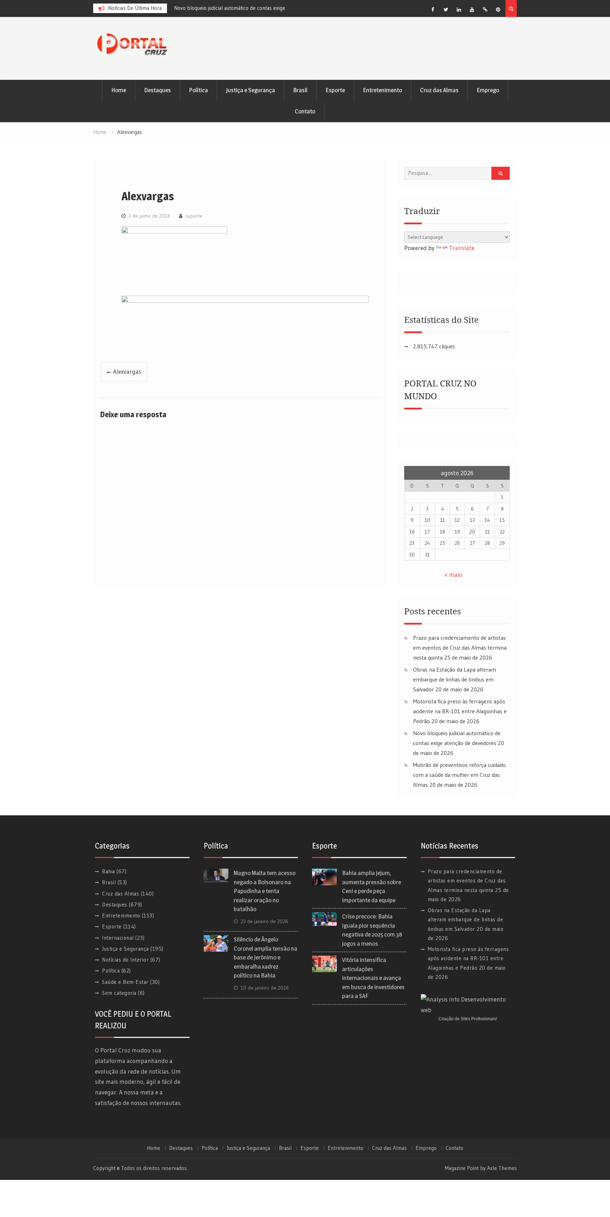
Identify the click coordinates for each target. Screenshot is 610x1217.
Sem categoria (119, 992)
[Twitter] (445, 9)
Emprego (488, 90)
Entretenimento (382, 90)
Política (198, 90)
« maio (453, 574)
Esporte (335, 90)
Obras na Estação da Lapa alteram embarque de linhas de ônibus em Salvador (454, 679)
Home (118, 90)
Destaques (157, 90)
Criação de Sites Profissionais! (467, 1018)
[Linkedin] (459, 9)
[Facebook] (432, 9)
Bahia (108, 871)
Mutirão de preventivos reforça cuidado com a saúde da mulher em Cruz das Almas (459, 774)
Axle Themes (502, 1168)
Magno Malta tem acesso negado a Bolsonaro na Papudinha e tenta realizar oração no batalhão (264, 890)
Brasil (300, 90)
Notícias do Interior (125, 959)
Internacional (118, 937)
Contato (305, 111)
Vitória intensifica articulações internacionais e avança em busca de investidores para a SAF (373, 977)
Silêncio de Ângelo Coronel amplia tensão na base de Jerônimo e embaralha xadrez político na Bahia (265, 957)
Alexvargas (127, 371)
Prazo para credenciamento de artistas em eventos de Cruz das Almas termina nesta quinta (460, 647)
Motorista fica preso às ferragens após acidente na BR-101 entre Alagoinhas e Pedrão (460, 711)
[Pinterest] (498, 9)
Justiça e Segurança (250, 90)
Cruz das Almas (439, 90)
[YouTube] (472, 9)
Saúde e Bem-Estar (125, 982)
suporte (193, 216)
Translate (461, 248)
